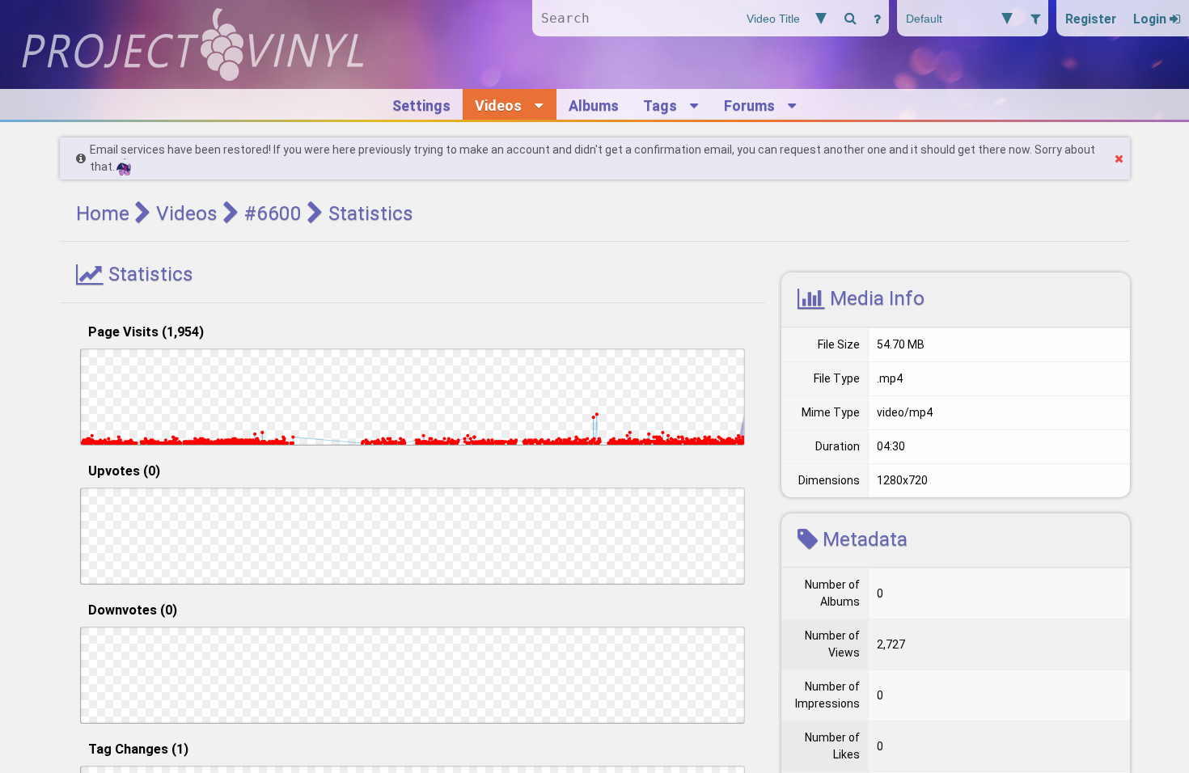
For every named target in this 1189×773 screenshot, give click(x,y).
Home (102, 213)
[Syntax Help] (877, 18)
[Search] (850, 18)
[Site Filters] (1035, 18)
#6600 (273, 213)
